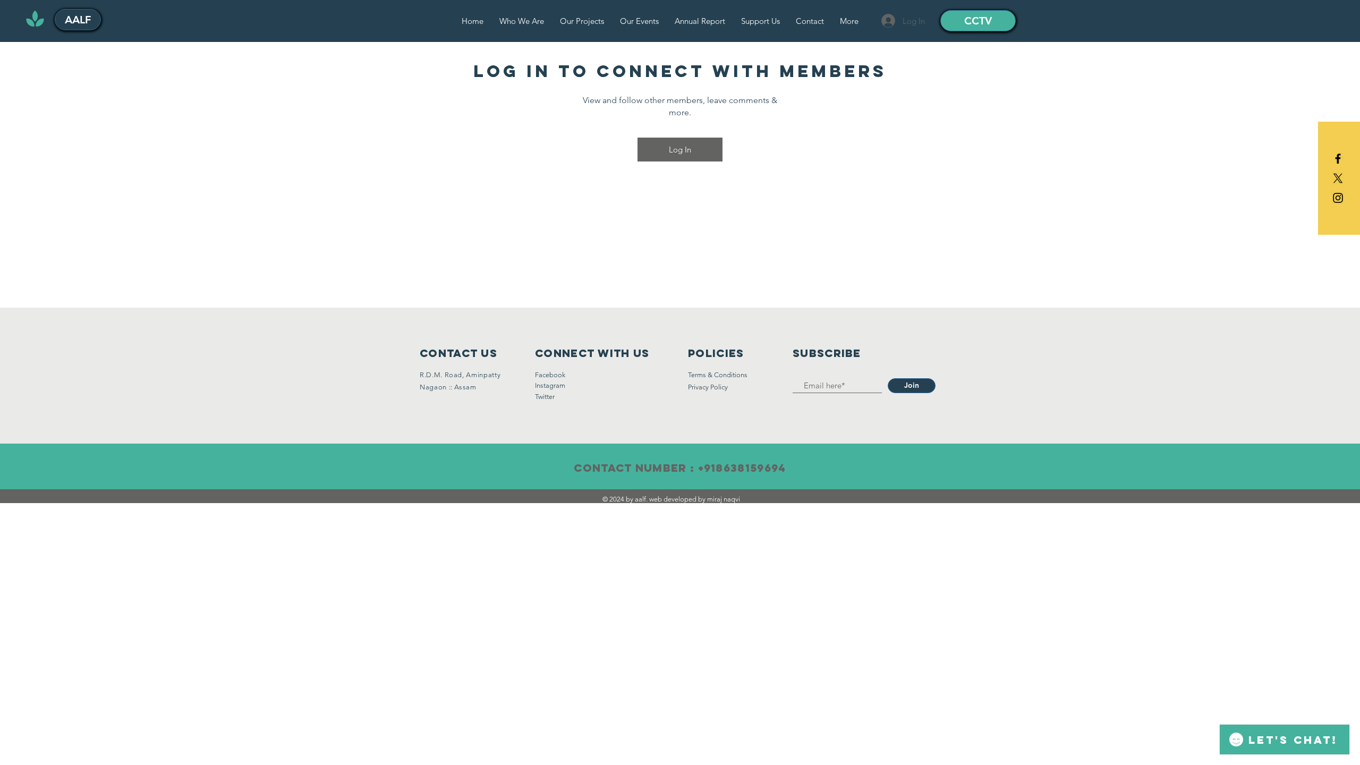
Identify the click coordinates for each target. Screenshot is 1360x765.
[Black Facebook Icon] (1338, 158)
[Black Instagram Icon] (1338, 198)
